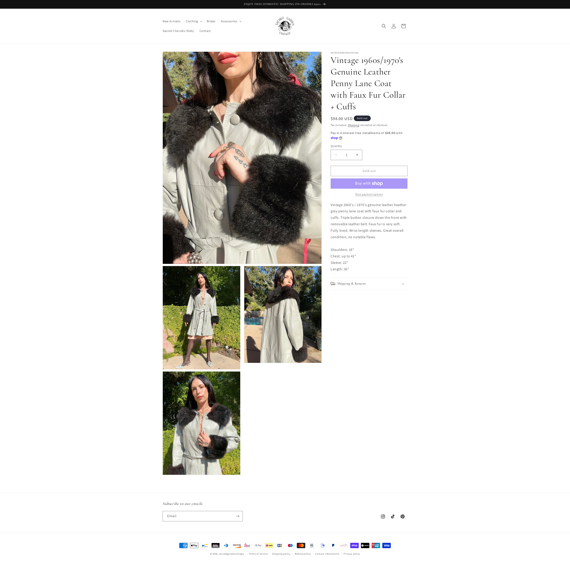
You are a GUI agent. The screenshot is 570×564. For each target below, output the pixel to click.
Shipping (353, 125)
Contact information (327, 553)
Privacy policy (352, 553)
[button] (193, 21)
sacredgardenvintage (231, 553)
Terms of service (258, 553)
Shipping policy (281, 553)
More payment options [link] (369, 194)
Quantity (336, 146)
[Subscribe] (237, 516)
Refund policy (303, 553)
